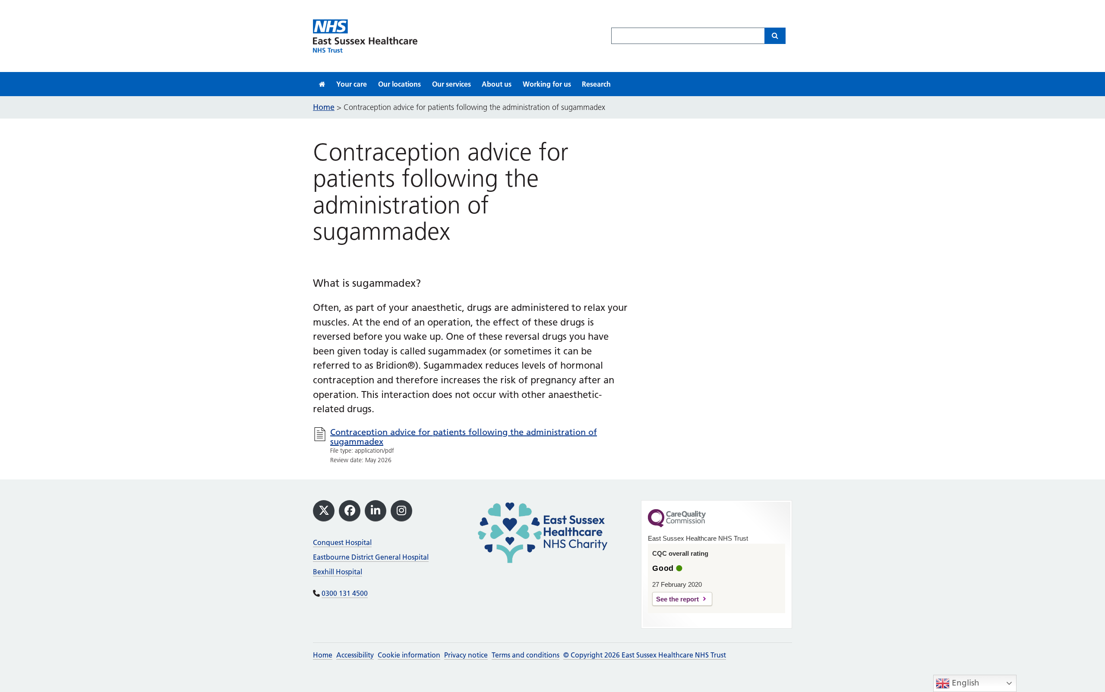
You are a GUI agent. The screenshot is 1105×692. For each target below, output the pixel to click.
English (964, 683)
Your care (351, 84)
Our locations (399, 84)
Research (596, 84)
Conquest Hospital (342, 542)
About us (496, 84)
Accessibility (355, 655)
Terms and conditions (525, 655)
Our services (451, 84)
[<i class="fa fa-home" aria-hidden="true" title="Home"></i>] (322, 84)
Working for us (547, 84)
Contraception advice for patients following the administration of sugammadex (463, 437)
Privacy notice (466, 655)
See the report (677, 599)
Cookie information (409, 655)
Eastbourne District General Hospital (371, 557)
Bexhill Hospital (337, 571)
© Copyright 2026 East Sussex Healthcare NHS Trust (644, 655)
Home (322, 655)
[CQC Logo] (677, 525)
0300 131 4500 (345, 593)
